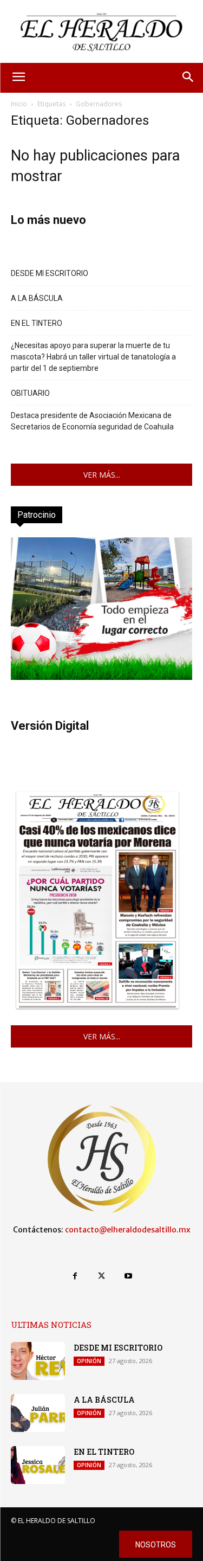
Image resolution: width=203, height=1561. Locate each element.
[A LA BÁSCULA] (38, 1413)
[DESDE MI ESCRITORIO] (38, 1361)
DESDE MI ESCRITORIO (49, 273)
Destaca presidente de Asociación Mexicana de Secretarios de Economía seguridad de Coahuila (92, 421)
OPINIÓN (89, 1361)
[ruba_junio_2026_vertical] (101, 677)
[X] (101, 1276)
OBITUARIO (30, 393)
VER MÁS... (101, 475)
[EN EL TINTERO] (38, 1465)
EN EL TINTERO (36, 323)
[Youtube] (128, 1276)
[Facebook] (75, 1276)
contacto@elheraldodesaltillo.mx (128, 1230)
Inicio (19, 103)
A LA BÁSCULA (37, 298)
